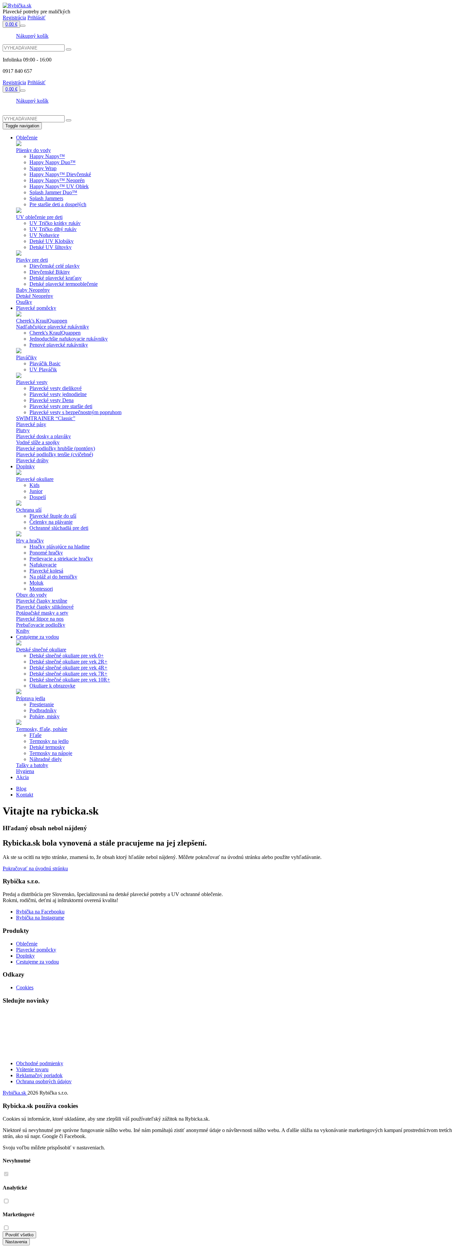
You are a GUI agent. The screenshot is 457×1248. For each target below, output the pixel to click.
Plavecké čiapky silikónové (45, 607)
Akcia (22, 777)
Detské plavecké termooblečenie (63, 284)
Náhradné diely (45, 759)
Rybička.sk (15, 1093)
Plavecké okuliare (35, 479)
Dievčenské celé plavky (54, 266)
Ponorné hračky (46, 552)
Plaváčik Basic (45, 363)
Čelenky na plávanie (51, 522)
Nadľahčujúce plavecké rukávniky (52, 327)
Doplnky (25, 466)
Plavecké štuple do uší (52, 516)
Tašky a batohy (32, 765)
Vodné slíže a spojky (38, 442)
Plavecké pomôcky (36, 308)
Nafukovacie (43, 565)
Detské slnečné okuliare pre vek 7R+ (68, 673)
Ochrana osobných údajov (44, 1081)
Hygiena (25, 771)
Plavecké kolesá (46, 571)
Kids (34, 485)
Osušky (24, 302)
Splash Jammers (46, 198)
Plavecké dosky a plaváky (43, 436)
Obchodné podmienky (39, 1063)
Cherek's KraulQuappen (41, 321)
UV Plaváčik (43, 369)
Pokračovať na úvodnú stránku (35, 868)
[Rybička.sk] (17, 5)
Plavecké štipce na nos (40, 619)
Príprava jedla (30, 698)
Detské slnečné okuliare (41, 649)
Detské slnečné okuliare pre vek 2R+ (68, 661)
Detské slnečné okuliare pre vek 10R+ (69, 679)
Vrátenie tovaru (32, 1069)
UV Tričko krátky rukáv (55, 223)
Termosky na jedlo (49, 741)
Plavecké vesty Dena (51, 400)
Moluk (36, 583)
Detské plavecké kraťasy (55, 278)
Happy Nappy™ (47, 156)
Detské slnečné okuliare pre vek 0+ (66, 655)
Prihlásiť (36, 17)
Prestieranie (41, 704)
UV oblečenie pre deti (39, 217)
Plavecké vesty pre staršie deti (60, 406)
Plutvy (23, 430)
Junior (35, 491)
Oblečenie (26, 137)
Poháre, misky (44, 716)
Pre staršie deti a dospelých (57, 204)
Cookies (24, 987)
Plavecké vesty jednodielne (58, 394)
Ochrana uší (28, 510)
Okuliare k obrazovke (52, 686)
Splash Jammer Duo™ (53, 192)
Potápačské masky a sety (42, 613)
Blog (21, 788)
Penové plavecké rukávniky (58, 345)
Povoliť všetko (19, 1234)
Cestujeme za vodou (37, 637)
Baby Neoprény (33, 290)
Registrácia (14, 17)
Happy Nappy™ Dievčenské (60, 174)
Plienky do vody (33, 150)
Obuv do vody (31, 595)
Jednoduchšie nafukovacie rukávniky (68, 339)
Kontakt (24, 794)
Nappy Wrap (43, 168)
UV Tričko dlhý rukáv (53, 229)
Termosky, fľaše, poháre (41, 729)
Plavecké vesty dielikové (55, 388)
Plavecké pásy (31, 424)
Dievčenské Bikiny (49, 272)
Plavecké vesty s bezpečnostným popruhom (75, 412)
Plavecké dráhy (32, 460)
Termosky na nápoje (50, 753)
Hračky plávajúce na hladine (59, 546)
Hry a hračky (30, 540)
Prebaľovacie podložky (40, 625)
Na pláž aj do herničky (53, 577)
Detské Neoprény (34, 296)
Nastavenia (16, 1241)
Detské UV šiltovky (50, 247)
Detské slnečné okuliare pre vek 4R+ (68, 667)
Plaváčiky (26, 357)
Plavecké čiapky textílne (41, 601)
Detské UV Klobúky (51, 241)
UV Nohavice (44, 235)
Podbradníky (43, 710)
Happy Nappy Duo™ (52, 162)
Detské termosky (47, 747)
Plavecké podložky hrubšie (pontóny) (55, 448)
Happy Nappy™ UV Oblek (59, 186)
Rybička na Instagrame (40, 917)
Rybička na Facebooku (40, 911)
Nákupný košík (32, 36)
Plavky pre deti (32, 260)
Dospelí (37, 497)
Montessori (41, 589)
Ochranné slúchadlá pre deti (58, 528)
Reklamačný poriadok (39, 1075)
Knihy (22, 631)
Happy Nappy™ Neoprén (57, 180)
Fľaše (35, 735)
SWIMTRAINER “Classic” (45, 418)
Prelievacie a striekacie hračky (61, 558)
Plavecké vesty (32, 382)
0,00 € (11, 24)
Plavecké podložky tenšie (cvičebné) (54, 454)
